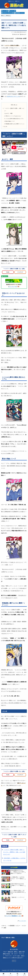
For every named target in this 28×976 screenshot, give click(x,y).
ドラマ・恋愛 (13, 10)
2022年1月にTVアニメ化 (13, 96)
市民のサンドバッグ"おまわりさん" (13, 116)
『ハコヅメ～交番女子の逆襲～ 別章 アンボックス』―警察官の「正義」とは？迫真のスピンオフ (14, 852)
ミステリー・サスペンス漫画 (8, 12)
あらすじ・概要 (8, 113)
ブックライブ (20, 272)
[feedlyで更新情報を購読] (13, 961)
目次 (12, 104)
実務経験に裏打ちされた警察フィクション (14, 123)
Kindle (7, 272)
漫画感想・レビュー (20, 12)
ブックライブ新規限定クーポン (13, 916)
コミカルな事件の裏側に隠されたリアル (14, 118)
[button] (25, 491)
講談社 (9, 15)
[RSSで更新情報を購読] (15, 961)
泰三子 (4, 15)
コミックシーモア (13, 286)
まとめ (5, 126)
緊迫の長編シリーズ (9, 121)
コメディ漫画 (5, 10)
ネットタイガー (14, 949)
